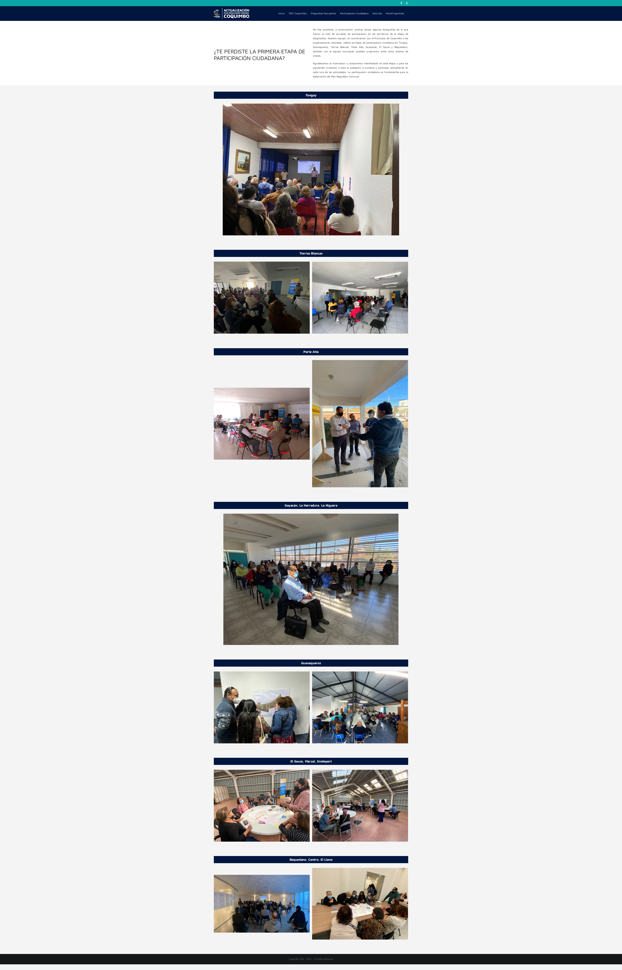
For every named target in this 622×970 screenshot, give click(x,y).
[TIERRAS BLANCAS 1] (262, 297)
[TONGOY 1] (311, 169)
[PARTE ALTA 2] (360, 423)
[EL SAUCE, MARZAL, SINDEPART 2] (360, 805)
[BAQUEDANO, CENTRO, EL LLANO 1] (262, 903)
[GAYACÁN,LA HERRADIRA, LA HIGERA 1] (310, 579)
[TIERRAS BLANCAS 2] (360, 297)
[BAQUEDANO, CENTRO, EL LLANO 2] (360, 903)
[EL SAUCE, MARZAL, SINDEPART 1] (262, 805)
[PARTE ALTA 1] (262, 423)
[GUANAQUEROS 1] (262, 707)
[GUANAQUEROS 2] (360, 707)
